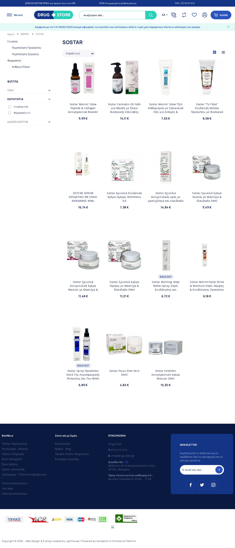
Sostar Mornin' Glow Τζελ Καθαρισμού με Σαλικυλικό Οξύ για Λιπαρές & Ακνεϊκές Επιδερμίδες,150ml (165, 108)
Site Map (7, 488)
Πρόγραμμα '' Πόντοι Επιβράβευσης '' (24, 476)
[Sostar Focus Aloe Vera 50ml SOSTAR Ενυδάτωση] (124, 343)
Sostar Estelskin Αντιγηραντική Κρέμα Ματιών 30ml (165, 374)
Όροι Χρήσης (10, 464)
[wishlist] (195, 15)
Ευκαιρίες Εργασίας (67, 459)
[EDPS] (56, 519)
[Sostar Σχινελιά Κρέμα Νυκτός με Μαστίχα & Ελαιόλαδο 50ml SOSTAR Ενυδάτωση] (207, 166)
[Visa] (69, 519)
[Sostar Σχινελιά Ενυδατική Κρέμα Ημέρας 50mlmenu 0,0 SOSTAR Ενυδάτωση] (124, 166)
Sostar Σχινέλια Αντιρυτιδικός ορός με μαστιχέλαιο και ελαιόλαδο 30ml (166, 197)
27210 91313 (119, 450)
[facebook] (191, 485)
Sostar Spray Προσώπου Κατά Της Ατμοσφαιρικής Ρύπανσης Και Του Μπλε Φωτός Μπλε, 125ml (83, 374)
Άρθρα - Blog (63, 449)
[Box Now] (102, 519)
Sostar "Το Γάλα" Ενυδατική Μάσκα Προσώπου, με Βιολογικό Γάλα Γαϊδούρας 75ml (207, 108)
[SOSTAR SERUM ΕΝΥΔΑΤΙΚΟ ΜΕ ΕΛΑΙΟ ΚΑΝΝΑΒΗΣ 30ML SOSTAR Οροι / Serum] (83, 166)
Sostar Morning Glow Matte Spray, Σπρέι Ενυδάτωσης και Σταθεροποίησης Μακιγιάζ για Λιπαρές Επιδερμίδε (165, 286)
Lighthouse (72, 541)
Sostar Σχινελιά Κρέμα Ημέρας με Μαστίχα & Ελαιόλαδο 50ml (124, 285)
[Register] (219, 469)
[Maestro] (81, 519)
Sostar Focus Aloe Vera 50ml (124, 372)
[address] (126, 462)
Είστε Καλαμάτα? (12, 459)
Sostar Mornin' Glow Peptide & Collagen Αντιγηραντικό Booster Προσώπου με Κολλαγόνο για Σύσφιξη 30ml (83, 108)
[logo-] (52, 14)
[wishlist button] (97, 64)
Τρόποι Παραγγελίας (14, 443)
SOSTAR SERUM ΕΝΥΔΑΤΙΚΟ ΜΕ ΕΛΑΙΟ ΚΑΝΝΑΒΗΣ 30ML (83, 196)
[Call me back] (174, 15)
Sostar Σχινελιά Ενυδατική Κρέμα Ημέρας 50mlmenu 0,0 (124, 196)
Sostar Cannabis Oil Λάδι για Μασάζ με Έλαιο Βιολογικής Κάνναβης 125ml (124, 108)
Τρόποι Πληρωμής (13, 454)
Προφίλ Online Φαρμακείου (72, 454)
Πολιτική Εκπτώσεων (14, 493)
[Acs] (38, 519)
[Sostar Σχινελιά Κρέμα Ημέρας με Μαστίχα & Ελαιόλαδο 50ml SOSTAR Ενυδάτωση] (124, 255)
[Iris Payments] (92, 519)
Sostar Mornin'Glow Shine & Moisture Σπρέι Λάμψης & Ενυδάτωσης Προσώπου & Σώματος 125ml (207, 286)
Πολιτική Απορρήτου (14, 483)
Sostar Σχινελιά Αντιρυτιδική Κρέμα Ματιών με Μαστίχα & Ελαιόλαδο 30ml (83, 286)
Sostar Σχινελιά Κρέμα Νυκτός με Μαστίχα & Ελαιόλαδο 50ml (207, 196)
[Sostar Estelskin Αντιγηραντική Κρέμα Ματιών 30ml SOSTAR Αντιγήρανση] (165, 343)
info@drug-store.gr (122, 455)
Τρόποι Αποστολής (13, 469)
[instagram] (213, 485)
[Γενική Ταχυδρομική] (14, 519)
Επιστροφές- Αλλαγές (15, 449)
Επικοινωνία (62, 443)
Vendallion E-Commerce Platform (116, 541)
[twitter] (202, 485)
